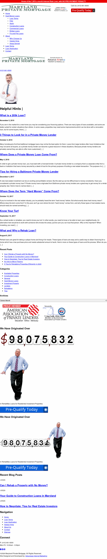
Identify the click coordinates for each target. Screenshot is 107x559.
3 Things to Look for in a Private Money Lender (28, 134)
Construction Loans (17, 26)
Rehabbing (8, 288)
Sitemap (7, 532)
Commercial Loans (17, 28)
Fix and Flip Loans (16, 33)
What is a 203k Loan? (13, 115)
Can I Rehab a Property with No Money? (19, 254)
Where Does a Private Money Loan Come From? (28, 154)
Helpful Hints (14, 41)
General (7, 278)
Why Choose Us (16, 38)
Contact (8, 51)
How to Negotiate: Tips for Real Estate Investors (22, 259)
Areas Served (15, 43)
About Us (7, 527)
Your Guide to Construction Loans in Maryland (21, 256)
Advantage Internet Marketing (36, 556)
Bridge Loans (15, 31)
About (7, 36)
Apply (12, 23)
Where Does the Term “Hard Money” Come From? (29, 191)
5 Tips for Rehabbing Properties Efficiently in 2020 (22, 264)
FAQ (11, 21)
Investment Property (11, 283)
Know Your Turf (9, 211)
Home (7, 13)
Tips (5, 291)
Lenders (7, 286)
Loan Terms (14, 18)
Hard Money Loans (12, 16)
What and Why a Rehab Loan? (18, 230)
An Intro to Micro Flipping (13, 261)
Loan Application (11, 48)
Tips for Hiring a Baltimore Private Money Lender (29, 171)
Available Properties (11, 273)
